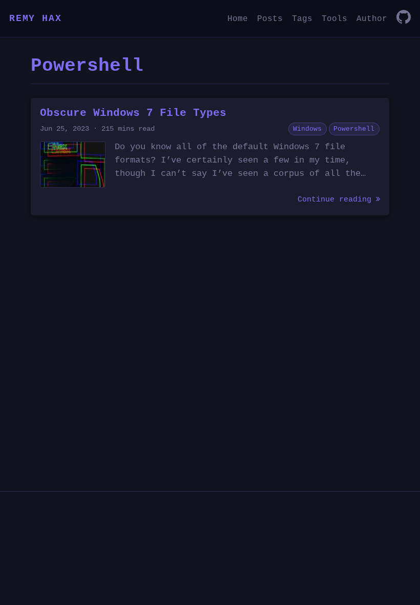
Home (237, 19)
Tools (334, 19)
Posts (270, 19)
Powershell (353, 129)
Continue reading (337, 199)
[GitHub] (403, 18)
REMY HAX (35, 18)
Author (371, 19)
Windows (307, 129)
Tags (302, 19)
